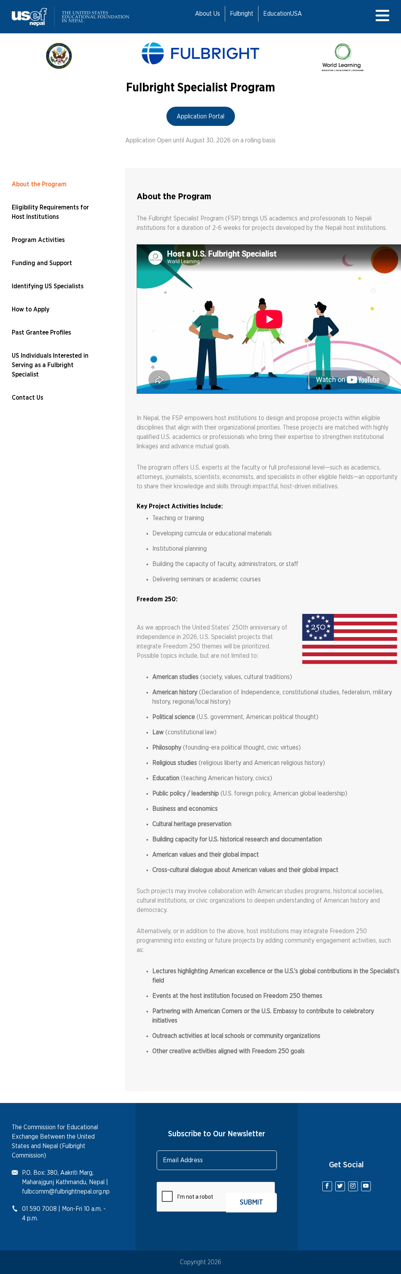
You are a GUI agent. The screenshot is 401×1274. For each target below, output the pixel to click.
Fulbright (241, 14)
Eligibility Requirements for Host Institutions (50, 212)
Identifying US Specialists (47, 286)
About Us (207, 14)
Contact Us (27, 398)
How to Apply (30, 309)
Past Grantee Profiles (41, 332)
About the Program (39, 184)
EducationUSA (282, 14)
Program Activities (38, 240)
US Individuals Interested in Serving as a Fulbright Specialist (50, 365)
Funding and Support (42, 263)
